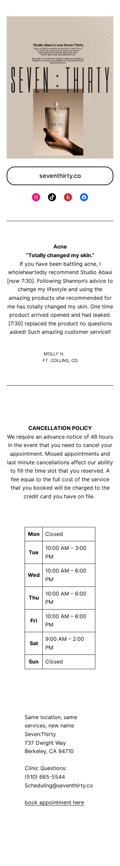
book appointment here (54, 802)
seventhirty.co (60, 175)
